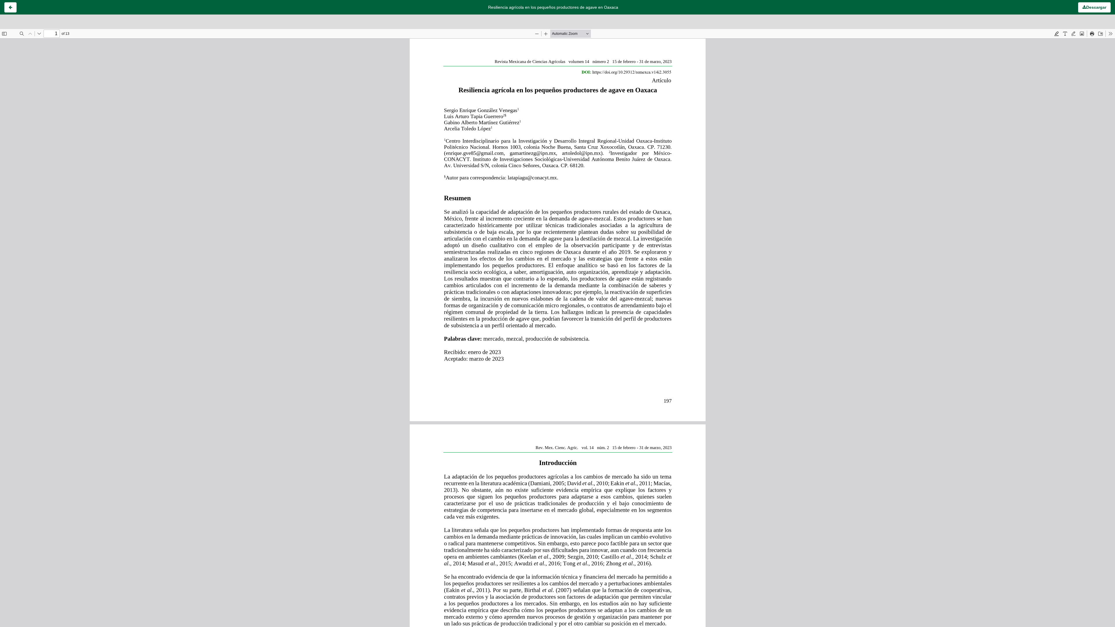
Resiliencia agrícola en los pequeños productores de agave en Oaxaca (553, 7)
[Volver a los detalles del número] (10, 7)
